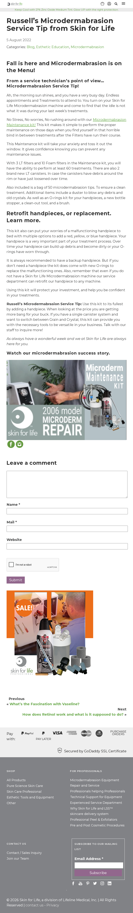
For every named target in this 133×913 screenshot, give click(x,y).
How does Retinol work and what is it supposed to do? (72, 714)
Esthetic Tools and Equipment (30, 797)
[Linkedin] (109, 883)
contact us (34, 905)
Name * (13, 504)
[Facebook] (11, 447)
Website (14, 540)
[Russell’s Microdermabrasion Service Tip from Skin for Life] (50, 676)
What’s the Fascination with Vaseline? (44, 704)
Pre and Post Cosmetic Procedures (97, 825)
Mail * (12, 522)
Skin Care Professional (24, 792)
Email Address (88, 859)
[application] (66, 400)
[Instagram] (19, 447)
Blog (30, 47)
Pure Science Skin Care (25, 786)
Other (11, 803)
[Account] (109, 4)
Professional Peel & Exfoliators (93, 820)
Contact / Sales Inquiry (24, 853)
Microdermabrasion (87, 47)
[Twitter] (95, 883)
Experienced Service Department (96, 803)
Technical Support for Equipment (96, 797)
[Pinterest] (88, 883)
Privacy (52, 905)
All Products (16, 780)
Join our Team (18, 858)
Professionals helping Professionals (97, 791)
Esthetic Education (52, 47)
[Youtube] (80, 883)
